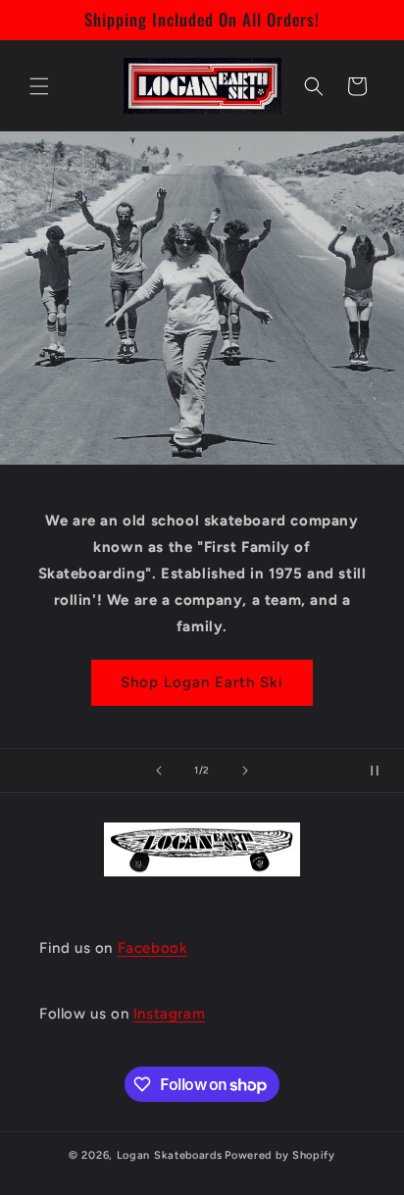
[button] (39, 86)
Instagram (169, 1013)
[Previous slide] (158, 770)
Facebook (153, 948)
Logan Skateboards (170, 1155)
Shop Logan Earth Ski (202, 682)
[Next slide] (245, 770)
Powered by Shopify (280, 1155)
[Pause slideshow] (382, 770)
